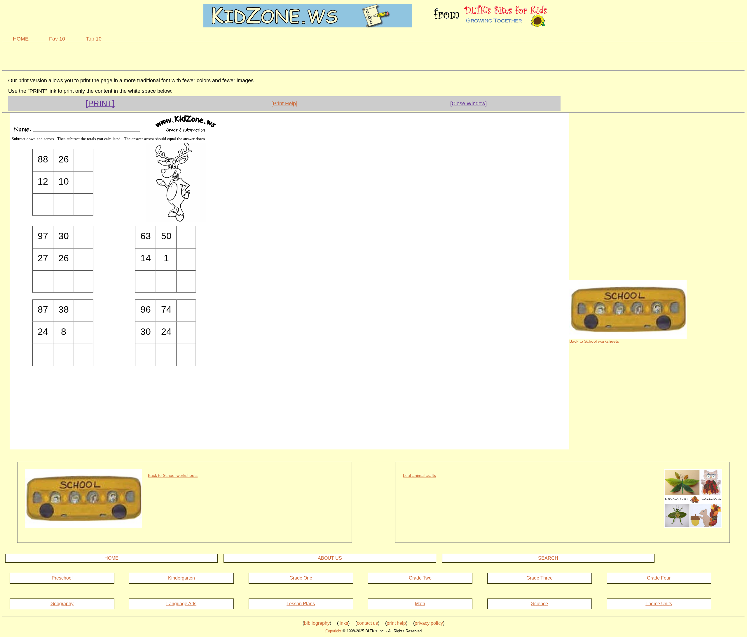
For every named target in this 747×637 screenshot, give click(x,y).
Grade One (300, 577)
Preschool (62, 577)
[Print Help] (284, 103)
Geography (62, 603)
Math (420, 603)
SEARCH (548, 558)
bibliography (317, 623)
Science (539, 603)
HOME (21, 39)
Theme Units (658, 603)
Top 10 (94, 39)
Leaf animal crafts (419, 475)
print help (396, 623)
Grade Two (420, 577)
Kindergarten (181, 577)
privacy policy (429, 623)
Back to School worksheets (594, 341)
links (343, 623)
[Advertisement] (373, 55)
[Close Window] (468, 103)
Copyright (333, 631)
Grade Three (539, 577)
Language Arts (181, 603)
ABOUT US (330, 558)
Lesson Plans (301, 603)
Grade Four (659, 577)
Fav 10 (57, 39)
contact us (367, 623)
